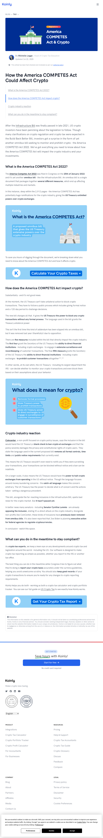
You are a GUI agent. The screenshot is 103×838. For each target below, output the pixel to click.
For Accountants (13, 751)
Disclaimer (59, 793)
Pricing (57, 729)
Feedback (58, 761)
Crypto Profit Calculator (16, 745)
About (8, 787)
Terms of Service (61, 787)
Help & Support (61, 735)
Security (57, 798)
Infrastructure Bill (25, 125)
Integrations (11, 729)
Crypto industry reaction (19, 106)
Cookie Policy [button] (81, 822)
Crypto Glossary (61, 751)
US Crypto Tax (48, 589)
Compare (58, 767)
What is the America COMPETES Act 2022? (28, 90)
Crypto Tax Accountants (65, 740)
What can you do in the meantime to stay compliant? (32, 114)
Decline (51, 831)
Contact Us (10, 809)
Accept (72, 831)
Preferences (30, 831)
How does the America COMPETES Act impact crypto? (34, 98)
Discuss (57, 756)
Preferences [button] (39, 825)
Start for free (50, 662)
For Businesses (12, 756)
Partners (9, 793)
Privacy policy (60, 782)
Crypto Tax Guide (62, 745)
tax (15, 14)
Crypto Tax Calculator (15, 735)
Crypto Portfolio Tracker (17, 740)
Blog (7, 14)
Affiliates (9, 798)
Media (8, 803)
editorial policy (58, 65)
